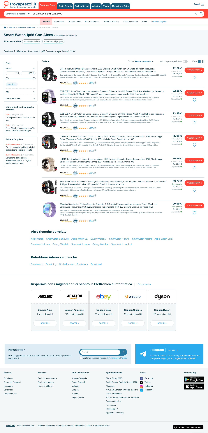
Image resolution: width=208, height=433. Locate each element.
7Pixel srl (10, 425)
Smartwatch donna (40, 244)
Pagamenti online (113, 401)
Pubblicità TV (112, 409)
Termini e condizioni (46, 425)
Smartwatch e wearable (26, 27)
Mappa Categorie (79, 378)
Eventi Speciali (78, 382)
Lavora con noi (10, 393)
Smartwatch (37, 264)
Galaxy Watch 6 (60, 244)
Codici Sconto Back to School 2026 (121, 382)
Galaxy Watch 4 (100, 244)
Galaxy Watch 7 (98, 238)
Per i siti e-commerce (47, 378)
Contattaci (8, 390)
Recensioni (111, 405)
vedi (193, 70)
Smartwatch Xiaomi (142, 238)
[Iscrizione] (124, 352)
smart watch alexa (32, 41)
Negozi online (78, 397)
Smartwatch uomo (80, 244)
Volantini (75, 386)
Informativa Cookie (83, 425)
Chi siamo (8, 378)
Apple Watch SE (79, 238)
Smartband (96, 264)
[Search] (201, 14)
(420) (91, 83)
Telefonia (12, 27)
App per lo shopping (114, 413)
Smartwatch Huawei (119, 238)
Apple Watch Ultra (163, 238)
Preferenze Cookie (101, 425)
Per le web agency (46, 382)
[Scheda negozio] (66, 83)
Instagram (148, 386)
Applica (11, 84)
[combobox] (17, 14)
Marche (75, 393)
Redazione (8, 386)
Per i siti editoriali (45, 386)
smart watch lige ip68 (53, 41)
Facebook (148, 378)
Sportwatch (82, 264)
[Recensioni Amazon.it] (84, 83)
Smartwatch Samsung (57, 238)
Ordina (131, 61)
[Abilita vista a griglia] (203, 61)
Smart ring (51, 264)
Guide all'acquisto (114, 393)
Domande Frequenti (12, 382)
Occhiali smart (66, 264)
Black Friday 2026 (114, 378)
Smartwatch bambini (121, 244)
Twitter (147, 382)
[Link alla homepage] (5, 27)
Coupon (75, 390)
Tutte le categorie (158, 21)
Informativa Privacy (118, 358)
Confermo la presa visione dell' (105, 358)
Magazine (110, 386)
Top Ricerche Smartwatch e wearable (122, 397)
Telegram (148, 390)
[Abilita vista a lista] (199, 61)
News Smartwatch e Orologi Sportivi (122, 390)
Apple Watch (37, 238)
